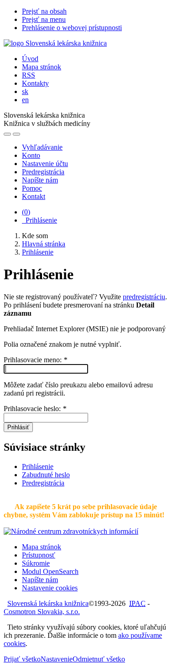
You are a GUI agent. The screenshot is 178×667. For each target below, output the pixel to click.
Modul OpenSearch (50, 571)
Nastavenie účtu (45, 163)
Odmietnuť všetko (99, 659)
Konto (31, 155)
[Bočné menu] (7, 134)
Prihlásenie (39, 220)
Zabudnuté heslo (46, 475)
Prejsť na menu (44, 19)
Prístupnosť (38, 555)
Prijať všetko (22, 659)
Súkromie (36, 563)
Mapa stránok (41, 67)
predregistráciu (144, 297)
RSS (28, 75)
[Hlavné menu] (16, 134)
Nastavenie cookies (50, 588)
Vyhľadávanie (42, 147)
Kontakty (35, 83)
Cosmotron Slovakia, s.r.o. (42, 611)
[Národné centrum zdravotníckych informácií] (71, 531)
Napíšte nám (40, 180)
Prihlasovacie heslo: (35, 408)
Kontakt (33, 196)
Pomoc (32, 188)
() (26, 212)
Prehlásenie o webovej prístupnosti (72, 27)
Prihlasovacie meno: (35, 360)
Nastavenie (57, 659)
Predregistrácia (43, 172)
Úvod (30, 59)
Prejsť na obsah (44, 11)
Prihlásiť (18, 427)
